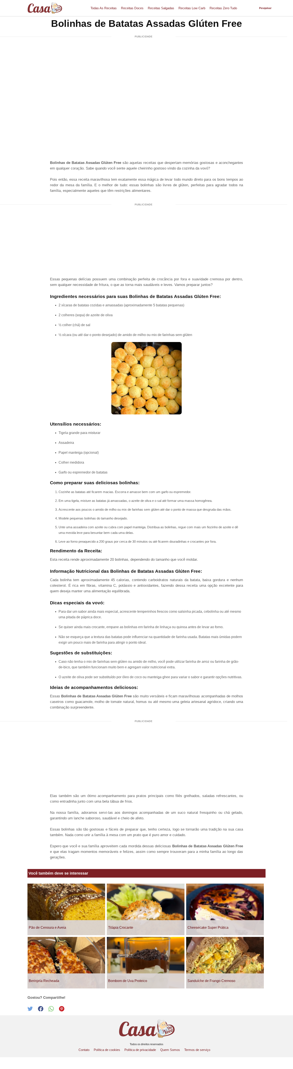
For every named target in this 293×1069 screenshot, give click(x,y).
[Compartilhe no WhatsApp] (53, 1010)
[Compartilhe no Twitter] (32, 1010)
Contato (84, 1050)
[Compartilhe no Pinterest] (64, 1010)
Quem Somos (170, 1050)
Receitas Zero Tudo (223, 8)
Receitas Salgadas (161, 8)
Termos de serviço (197, 1050)
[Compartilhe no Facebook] (43, 1010)
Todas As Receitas (104, 8)
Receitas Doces (132, 8)
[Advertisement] (143, 74)
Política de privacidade (140, 1050)
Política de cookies (107, 1050)
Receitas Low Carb (191, 8)
